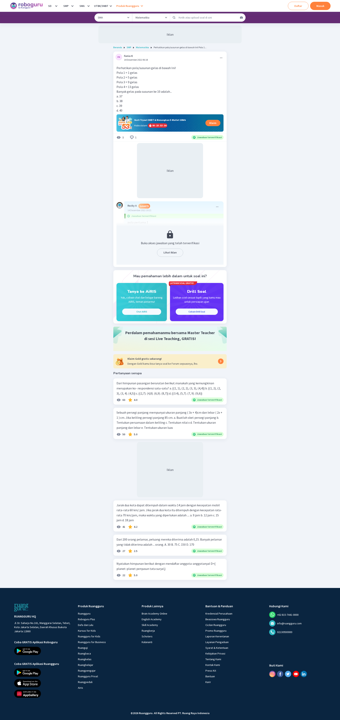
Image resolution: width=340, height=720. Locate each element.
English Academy (152, 619)
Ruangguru (84, 613)
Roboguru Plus (86, 619)
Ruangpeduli (85, 682)
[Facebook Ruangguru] (280, 674)
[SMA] (88, 6)
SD (50, 6)
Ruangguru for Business (92, 642)
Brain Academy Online (154, 613)
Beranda (117, 47)
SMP (65, 6)
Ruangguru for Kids (89, 636)
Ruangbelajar (85, 665)
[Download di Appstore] (42, 683)
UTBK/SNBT (101, 6)
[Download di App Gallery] (42, 693)
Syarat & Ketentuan (216, 648)
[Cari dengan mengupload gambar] (241, 17)
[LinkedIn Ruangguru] (304, 674)
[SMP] (72, 6)
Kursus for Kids (87, 630)
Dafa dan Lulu (85, 625)
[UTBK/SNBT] (110, 6)
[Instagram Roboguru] (272, 674)
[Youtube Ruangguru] (296, 674)
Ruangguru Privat (88, 676)
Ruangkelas (84, 659)
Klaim (212, 123)
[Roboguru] (27, 6)
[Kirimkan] (174, 17)
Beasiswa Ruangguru (217, 619)
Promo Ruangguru (215, 630)
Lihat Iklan (170, 252)
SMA (82, 6)
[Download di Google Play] (42, 651)
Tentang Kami (213, 659)
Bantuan (210, 676)
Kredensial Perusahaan (218, 613)
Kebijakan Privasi (215, 653)
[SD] (56, 6)
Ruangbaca (84, 653)
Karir (208, 682)
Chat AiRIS (141, 311)
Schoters (147, 636)
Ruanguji (83, 648)
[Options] (221, 58)
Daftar (298, 6)
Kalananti (147, 642)
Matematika (142, 47)
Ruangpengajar (87, 670)
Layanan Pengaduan (217, 642)
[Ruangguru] (21, 608)
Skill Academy (150, 625)
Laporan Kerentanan (217, 636)
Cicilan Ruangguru (215, 625)
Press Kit (210, 670)
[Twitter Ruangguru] (288, 674)
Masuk (320, 6)
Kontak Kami (212, 665)
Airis (80, 687)
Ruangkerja (148, 630)
